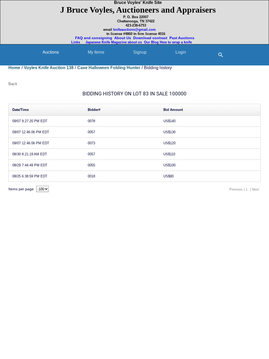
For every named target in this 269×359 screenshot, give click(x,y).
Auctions (51, 52)
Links (76, 42)
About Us (122, 38)
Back (12, 83)
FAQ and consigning (93, 38)
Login (180, 52)
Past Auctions (182, 38)
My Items (96, 52)
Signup (140, 52)
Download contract (150, 38)
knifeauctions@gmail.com (134, 30)
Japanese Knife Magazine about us (112, 42)
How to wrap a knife (177, 42)
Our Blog (151, 42)
